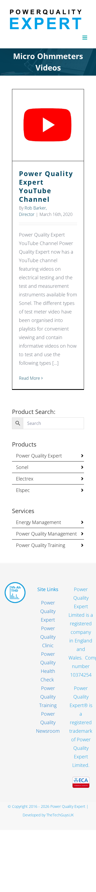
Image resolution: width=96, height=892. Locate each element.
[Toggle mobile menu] (85, 37)
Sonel (22, 467)
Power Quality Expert (39, 455)
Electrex (24, 478)
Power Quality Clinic (47, 637)
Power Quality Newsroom (48, 722)
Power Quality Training (40, 545)
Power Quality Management (46, 533)
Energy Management (38, 522)
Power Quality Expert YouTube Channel (48, 125)
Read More (29, 378)
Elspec (23, 490)
